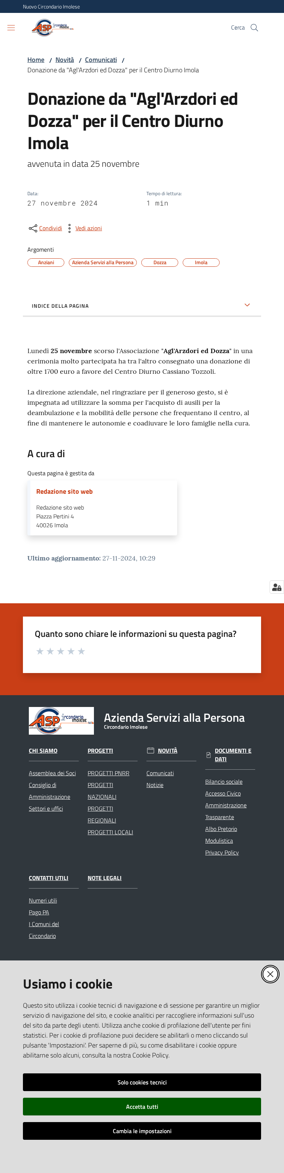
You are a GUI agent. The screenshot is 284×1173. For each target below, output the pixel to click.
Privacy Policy (222, 852)
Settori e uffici (46, 808)
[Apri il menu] (11, 27)
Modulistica (219, 840)
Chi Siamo (43, 750)
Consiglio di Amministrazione (49, 790)
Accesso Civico (223, 793)
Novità (64, 60)
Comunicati (101, 60)
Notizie (154, 784)
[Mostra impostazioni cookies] (277, 587)
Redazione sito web (64, 491)
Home (35, 60)
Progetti (100, 750)
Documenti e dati (233, 754)
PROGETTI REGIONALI (102, 814)
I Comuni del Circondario (44, 930)
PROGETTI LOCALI (110, 832)
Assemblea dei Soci (52, 773)
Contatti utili (48, 878)
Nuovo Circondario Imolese (51, 6)
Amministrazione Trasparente (226, 811)
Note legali (105, 878)
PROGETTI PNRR (108, 773)
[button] (254, 27)
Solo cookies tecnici (142, 1082)
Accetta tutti (142, 1106)
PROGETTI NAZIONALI (102, 790)
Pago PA (39, 912)
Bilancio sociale (224, 781)
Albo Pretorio (221, 828)
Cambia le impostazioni (142, 1131)
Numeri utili (43, 900)
